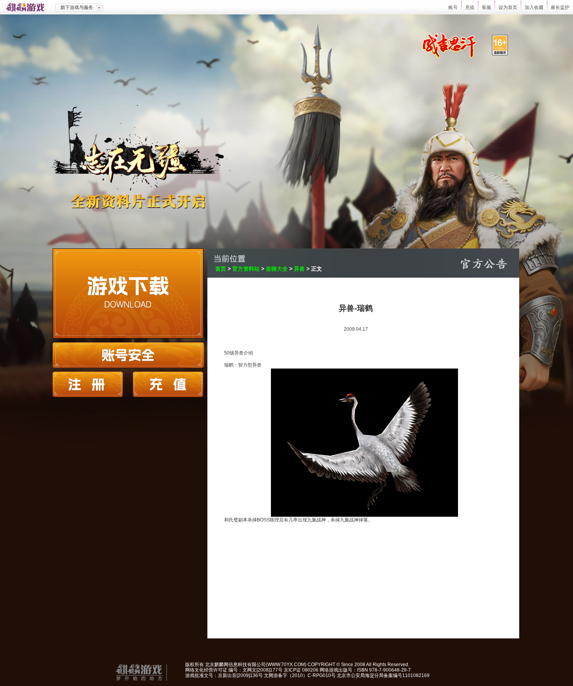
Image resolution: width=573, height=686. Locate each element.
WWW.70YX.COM (286, 664)
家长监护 (560, 7)
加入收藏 (534, 7)
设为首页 (508, 7)
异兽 (299, 269)
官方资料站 (246, 269)
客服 (486, 7)
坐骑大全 (277, 269)
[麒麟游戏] (27, 7)
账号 (453, 7)
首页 (220, 269)
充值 (469, 7)
